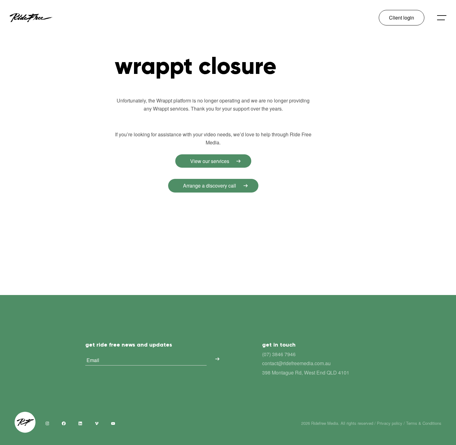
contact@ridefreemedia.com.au (296, 363)
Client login (401, 17)
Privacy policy (389, 423)
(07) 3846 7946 (279, 354)
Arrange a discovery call (209, 185)
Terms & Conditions (423, 423)
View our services (209, 161)
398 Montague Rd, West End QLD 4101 (305, 372)
